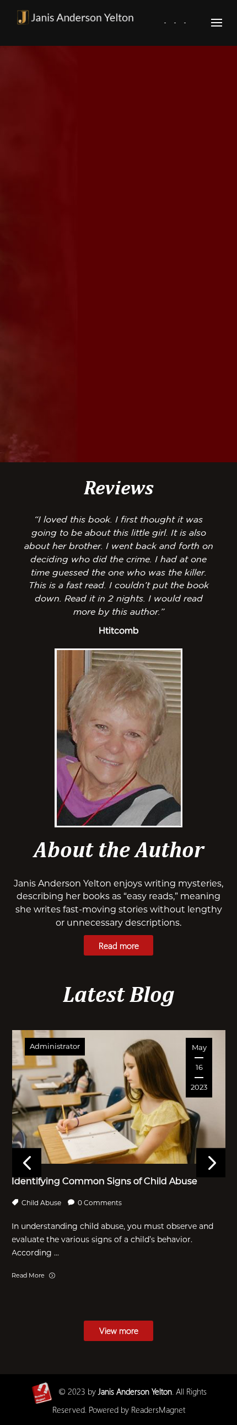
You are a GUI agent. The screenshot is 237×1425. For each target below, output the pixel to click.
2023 (71, 1391)
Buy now (161, 424)
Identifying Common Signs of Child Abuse (104, 1181)
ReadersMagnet (158, 1409)
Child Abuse (41, 1203)
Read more (76, 424)
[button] (210, 1163)
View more (118, 1330)
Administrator (55, 1046)
